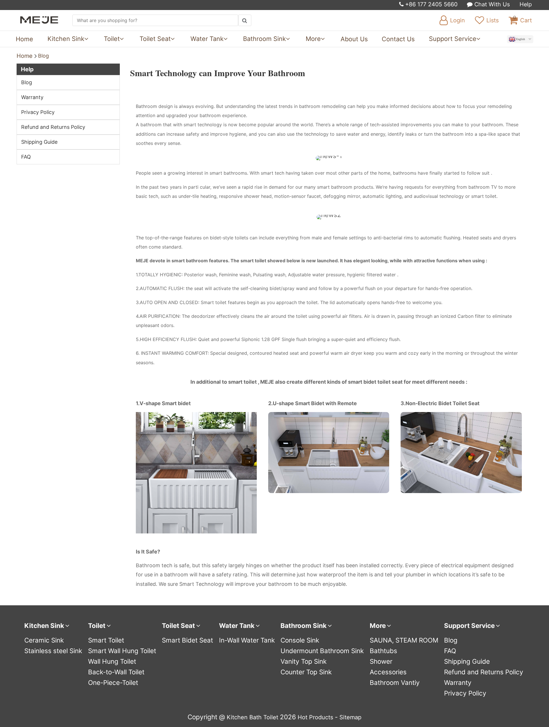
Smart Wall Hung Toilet (122, 651)
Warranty (32, 97)
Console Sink (300, 640)
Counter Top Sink (306, 672)
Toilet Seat (155, 38)
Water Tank (207, 38)
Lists (492, 20)
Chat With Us (491, 4)
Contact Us (398, 39)
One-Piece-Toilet (113, 682)
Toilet (112, 38)
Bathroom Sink (264, 38)
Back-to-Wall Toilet (116, 672)
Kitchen (237, 717)
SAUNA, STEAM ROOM (404, 640)
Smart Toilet (106, 640)
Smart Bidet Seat (187, 640)
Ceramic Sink (44, 640)
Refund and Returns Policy (53, 127)
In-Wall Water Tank (247, 640)
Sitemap (350, 717)
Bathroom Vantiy (395, 682)
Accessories (388, 672)
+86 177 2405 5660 (430, 4)
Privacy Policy (38, 112)
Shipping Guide (39, 142)
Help (526, 4)
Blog (43, 56)
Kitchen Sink (65, 38)
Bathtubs (383, 651)
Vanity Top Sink (304, 661)
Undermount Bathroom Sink (322, 651)
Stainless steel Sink (53, 651)
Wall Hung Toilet (112, 661)
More (313, 38)
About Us (354, 39)
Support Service (452, 38)
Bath (255, 717)
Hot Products (315, 717)
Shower (381, 661)
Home (24, 39)
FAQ (26, 157)
